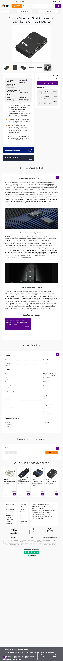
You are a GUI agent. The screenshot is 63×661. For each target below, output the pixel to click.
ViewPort (22, 516)
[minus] (38, 78)
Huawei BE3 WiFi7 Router (38, 506)
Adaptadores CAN (23, 522)
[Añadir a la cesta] (14, 494)
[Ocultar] (57, 177)
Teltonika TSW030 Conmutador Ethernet (51, 483)
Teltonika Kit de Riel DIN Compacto (23, 482)
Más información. (49, 652)
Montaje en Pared (48, 414)
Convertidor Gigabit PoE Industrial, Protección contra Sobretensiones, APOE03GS (44, 511)
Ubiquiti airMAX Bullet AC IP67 (40, 508)
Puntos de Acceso (22, 508)
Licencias (8, 517)
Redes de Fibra (10, 519)
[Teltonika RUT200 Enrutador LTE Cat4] (38, 473)
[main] (6, 6)
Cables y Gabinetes (9, 522)
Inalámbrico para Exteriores (10, 508)
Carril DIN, (46, 412)
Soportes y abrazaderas (9, 514)
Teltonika (8, 99)
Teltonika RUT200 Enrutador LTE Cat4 (37, 482)
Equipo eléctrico (10, 511)
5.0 (20, 479)
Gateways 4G (22, 518)
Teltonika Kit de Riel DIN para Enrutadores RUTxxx (9, 483)
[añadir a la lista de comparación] (28, 76)
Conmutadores (24, 11)
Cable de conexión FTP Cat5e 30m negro (42, 516)
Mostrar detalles (17, 659)
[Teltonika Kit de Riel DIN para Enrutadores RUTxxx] (10, 473)
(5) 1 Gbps (46, 359)
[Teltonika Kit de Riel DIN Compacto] (24, 473)
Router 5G (22, 511)
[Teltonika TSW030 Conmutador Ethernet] (52, 473)
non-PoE (49, 11)
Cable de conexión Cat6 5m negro (41, 514)
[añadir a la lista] (31, 76)
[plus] (56, 78)
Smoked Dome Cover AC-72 (39, 518)
